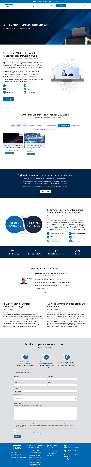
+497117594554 (54, 1)
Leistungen (32, 6)
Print (12, 125)
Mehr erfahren (9, 153)
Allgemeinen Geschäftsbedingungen (33, 433)
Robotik (54, 129)
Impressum (14, 452)
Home (25, 6)
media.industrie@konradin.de (41, 1)
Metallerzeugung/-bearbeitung (42, 129)
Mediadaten (42, 6)
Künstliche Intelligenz (64, 125)
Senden (17, 436)
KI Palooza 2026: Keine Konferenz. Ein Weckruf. (13, 146)
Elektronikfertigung (51, 125)
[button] (2, 279)
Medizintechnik (76, 125)
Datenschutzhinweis (16, 454)
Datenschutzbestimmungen (30, 430)
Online (24, 125)
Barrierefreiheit (15, 456)
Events (18, 125)
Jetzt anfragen (61, 6)
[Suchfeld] (84, 5)
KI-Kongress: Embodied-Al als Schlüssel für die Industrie (34, 147)
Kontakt (50, 6)
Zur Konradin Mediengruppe (18, 457)
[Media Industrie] (9, 6)
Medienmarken (18, 394)
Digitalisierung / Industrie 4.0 (36, 125)
